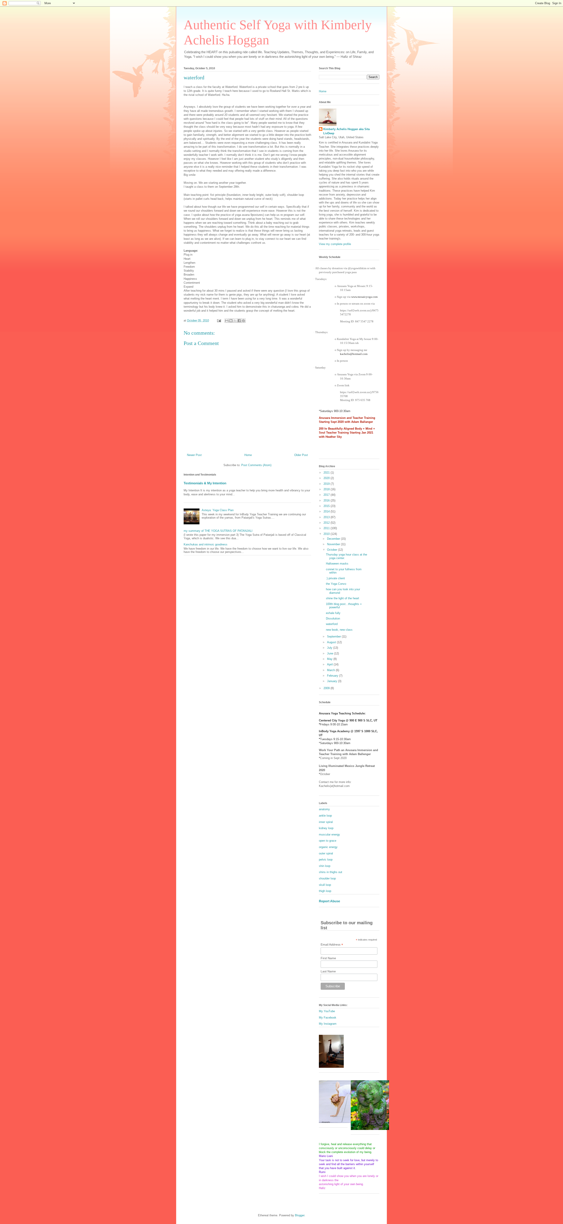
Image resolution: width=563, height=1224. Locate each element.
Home (248, 455)
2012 (327, 522)
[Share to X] (235, 320)
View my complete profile (335, 244)
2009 (327, 688)
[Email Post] (219, 320)
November (334, 544)
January (332, 681)
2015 (327, 506)
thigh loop (325, 891)
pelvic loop (326, 859)
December (334, 538)
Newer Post (194, 455)
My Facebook (327, 1017)
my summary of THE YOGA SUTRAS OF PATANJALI (218, 530)
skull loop (325, 884)
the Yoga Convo (336, 583)
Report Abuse (329, 901)
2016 (327, 500)
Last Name (328, 971)
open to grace (327, 840)
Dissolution (333, 618)
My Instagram (327, 1023)
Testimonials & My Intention (205, 483)
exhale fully (333, 613)
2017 (327, 494)
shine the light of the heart (342, 598)
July (330, 647)
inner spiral (326, 822)
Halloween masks (337, 563)
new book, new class (339, 629)
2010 (327, 534)
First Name (328, 958)
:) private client (335, 578)
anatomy (324, 809)
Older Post (301, 455)
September (334, 636)
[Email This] (227, 320)
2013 (327, 517)
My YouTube (327, 1011)
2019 (327, 483)
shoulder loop (327, 878)
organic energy (328, 847)
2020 (327, 478)
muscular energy (329, 834)
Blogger (299, 1215)
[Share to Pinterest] (243, 320)
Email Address (332, 945)
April (330, 664)
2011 (327, 528)
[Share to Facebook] (239, 320)
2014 (327, 511)
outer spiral (326, 853)
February (333, 675)
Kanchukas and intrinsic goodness (205, 544)
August (332, 642)
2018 (327, 489)
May (330, 659)
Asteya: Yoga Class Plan (218, 510)
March (331, 670)
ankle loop (325, 815)
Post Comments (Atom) (256, 465)
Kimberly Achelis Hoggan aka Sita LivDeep (346, 131)
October (332, 549)
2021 (327, 472)
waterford (332, 624)
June (330, 653)
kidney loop (326, 828)
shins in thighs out (330, 872)
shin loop (324, 866)
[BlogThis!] (231, 320)
